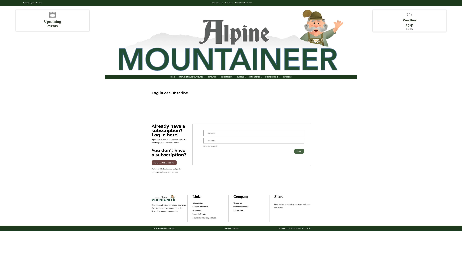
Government (226, 77)
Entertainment (271, 77)
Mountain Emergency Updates (190, 77)
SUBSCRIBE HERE (164, 163)
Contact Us (229, 3)
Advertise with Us (216, 3)
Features (212, 77)
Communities (254, 77)
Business (240, 77)
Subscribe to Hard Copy (243, 3)
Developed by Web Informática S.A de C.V (294, 228)
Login (299, 151)
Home (172, 77)
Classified (287, 77)
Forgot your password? (210, 146)
